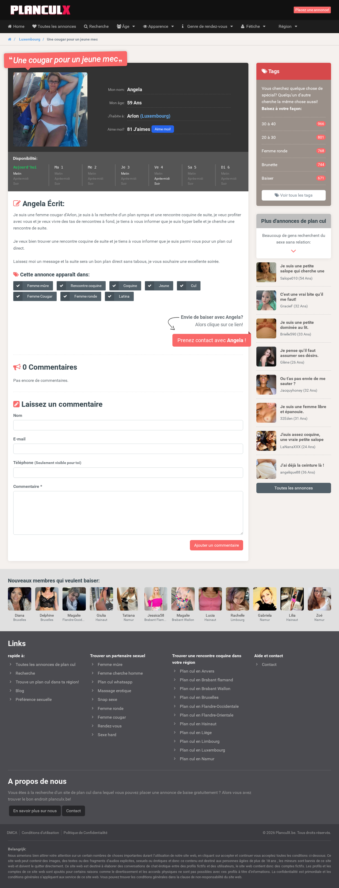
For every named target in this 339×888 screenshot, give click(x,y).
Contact (73, 810)
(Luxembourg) (155, 116)
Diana (19, 615)
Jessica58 (156, 615)
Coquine (130, 286)
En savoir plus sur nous (35, 810)
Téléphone (47, 462)
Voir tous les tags (296, 195)
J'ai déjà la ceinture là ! (302, 465)
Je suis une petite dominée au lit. (297, 325)
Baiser (293, 178)
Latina (124, 296)
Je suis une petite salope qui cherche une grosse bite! (302, 271)
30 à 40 (293, 123)
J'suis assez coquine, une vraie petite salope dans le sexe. (302, 439)
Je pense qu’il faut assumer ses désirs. (299, 353)
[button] (50, 109)
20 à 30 (293, 137)
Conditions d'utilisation (40, 832)
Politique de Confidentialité (85, 832)
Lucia (210, 615)
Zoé (319, 615)
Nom (17, 415)
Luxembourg (29, 39)
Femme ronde (85, 296)
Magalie (74, 615)
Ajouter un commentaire (216, 545)
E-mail (19, 438)
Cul (193, 286)
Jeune (163, 286)
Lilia (292, 615)
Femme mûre (37, 286)
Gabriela (265, 615)
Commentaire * (27, 486)
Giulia (101, 615)
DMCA (12, 832)
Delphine (47, 615)
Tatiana (128, 615)
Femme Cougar (39, 296)
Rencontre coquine (85, 286)
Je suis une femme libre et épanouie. (303, 409)
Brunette (293, 164)
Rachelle (237, 615)
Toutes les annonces (293, 488)
